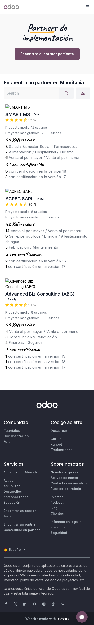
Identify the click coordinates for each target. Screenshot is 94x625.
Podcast (57, 502)
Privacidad (59, 527)
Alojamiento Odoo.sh (20, 472)
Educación (12, 502)
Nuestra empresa (64, 472)
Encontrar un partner (20, 524)
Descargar (59, 430)
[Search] (66, 93)
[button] (87, 7)
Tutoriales (12, 430)
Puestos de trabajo (66, 489)
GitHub (56, 439)
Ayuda (8, 480)
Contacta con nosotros (69, 483)
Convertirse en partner (22, 530)
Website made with (41, 619)
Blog (54, 508)
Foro (7, 441)
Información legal (65, 522)
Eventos (57, 497)
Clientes (57, 513)
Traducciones (62, 450)
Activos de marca (64, 478)
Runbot (56, 444)
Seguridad (59, 533)
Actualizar (12, 486)
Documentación (16, 436)
